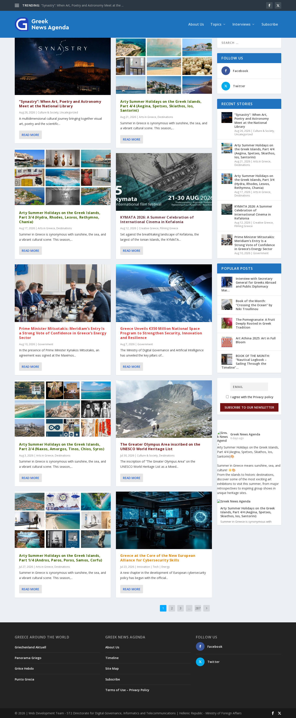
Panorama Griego (28, 658)
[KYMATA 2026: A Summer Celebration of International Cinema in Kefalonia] (164, 182)
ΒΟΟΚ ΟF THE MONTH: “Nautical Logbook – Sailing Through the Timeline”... (245, 362)
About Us (196, 25)
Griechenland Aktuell (30, 647)
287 (197, 608)
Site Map (112, 668)
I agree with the (251, 397)
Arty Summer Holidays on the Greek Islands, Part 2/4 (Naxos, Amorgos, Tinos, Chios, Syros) (61, 446)
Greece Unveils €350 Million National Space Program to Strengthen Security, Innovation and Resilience (161, 333)
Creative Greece (149, 228)
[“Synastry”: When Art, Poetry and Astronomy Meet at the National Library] (63, 66)
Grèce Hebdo (24, 668)
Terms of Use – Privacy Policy (127, 690)
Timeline (112, 658)
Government (45, 344)
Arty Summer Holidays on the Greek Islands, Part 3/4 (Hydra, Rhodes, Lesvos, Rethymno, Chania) (59, 217)
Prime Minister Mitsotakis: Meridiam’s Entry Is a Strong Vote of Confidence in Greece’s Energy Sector (62, 333)
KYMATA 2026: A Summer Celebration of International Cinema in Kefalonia (157, 219)
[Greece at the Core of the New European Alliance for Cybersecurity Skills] (164, 520)
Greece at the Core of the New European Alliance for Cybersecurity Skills (157, 558)
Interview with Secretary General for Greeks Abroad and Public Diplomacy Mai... (248, 284)
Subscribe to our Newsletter (249, 407)
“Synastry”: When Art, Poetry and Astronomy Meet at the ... (82, 5)
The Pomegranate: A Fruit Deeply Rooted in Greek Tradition (255, 323)
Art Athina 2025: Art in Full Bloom (256, 340)
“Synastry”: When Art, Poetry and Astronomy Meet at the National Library (60, 103)
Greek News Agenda (245, 434)
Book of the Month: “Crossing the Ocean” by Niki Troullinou (254, 305)
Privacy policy (263, 397)
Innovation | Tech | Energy (153, 567)
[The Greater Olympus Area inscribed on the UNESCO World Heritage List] (164, 409)
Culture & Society (48, 112)
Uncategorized (69, 112)
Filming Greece (169, 228)
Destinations (64, 228)
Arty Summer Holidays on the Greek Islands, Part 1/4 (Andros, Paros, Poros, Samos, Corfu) (60, 558)
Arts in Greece (46, 228)
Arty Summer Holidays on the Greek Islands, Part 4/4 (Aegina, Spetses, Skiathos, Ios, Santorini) (161, 106)
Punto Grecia (24, 679)
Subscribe (270, 25)
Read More (30, 135)
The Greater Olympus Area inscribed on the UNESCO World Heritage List (160, 446)
